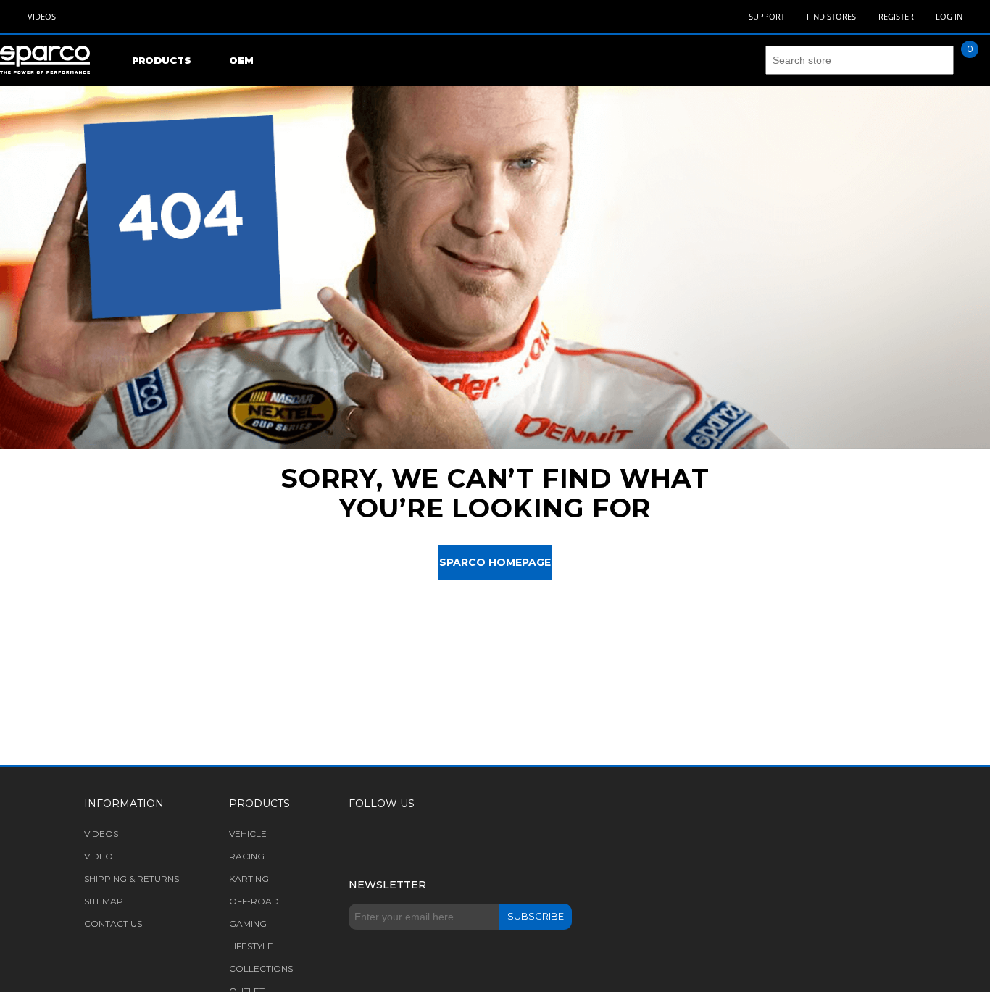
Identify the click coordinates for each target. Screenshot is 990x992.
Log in (949, 16)
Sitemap (103, 901)
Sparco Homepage (495, 562)
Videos (42, 16)
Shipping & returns (131, 878)
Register (896, 16)
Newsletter (387, 884)
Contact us (113, 923)
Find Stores (831, 16)
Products (161, 60)
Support (767, 16)
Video (98, 856)
